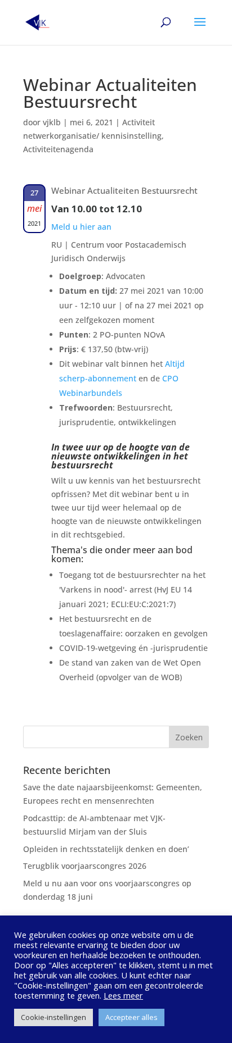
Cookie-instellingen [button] (53, 1017)
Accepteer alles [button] (131, 1017)
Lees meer (123, 995)
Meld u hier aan (81, 226)
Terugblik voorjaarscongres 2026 (84, 865)
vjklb (52, 122)
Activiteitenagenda (58, 149)
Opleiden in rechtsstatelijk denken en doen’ (106, 849)
